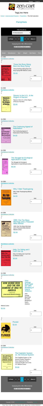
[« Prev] (11, 39)
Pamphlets (23, 16)
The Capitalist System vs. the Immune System (24, 354)
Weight (25, 53)
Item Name (33, 53)
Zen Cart (35, 402)
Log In (37, 1)
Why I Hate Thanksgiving (23, 189)
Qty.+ (19, 53)
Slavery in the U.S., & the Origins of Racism (23, 96)
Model (4, 53)
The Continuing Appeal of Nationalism (22, 127)
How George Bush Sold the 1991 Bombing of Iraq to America (29, 286)
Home (31, 1)
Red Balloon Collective (7, 58)
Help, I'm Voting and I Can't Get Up (21, 250)
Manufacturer (12, 53)
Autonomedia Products (12, 16)
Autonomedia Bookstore (20, 402)
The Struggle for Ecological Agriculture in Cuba (21, 158)
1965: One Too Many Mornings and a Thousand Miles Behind (23, 221)
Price (39, 53)
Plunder (16, 322)
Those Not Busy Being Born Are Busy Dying (22, 65)
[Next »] (33, 39)
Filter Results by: (21, 29)
